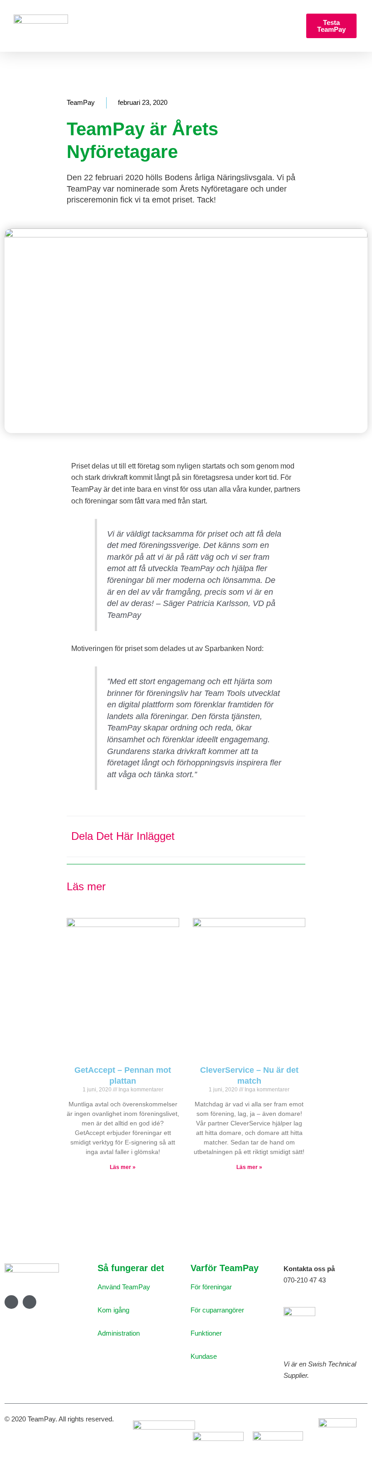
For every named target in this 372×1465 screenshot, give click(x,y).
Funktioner (206, 1333)
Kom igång (113, 1310)
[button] (69, 26)
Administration (119, 1333)
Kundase (204, 1356)
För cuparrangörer (217, 1310)
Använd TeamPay (124, 1287)
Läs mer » (123, 1167)
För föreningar (211, 1287)
